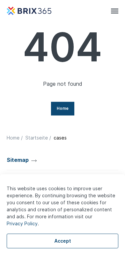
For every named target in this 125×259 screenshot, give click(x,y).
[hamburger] (114, 11)
